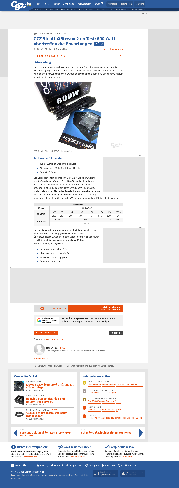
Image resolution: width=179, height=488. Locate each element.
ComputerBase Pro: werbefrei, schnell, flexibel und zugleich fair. (75, 366)
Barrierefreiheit (81, 475)
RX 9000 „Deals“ (87, 9)
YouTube (132, 465)
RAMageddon (52, 9)
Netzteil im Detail (108, 308)
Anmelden (112, 4)
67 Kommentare (47, 332)
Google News (76, 465)
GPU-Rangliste (123, 9)
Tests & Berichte (46, 34)
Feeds (17, 465)
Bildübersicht (42, 358)
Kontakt (25, 475)
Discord (30, 465)
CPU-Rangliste (139, 9)
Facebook (58, 465)
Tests (47, 4)
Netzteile (61, 34)
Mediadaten (35, 475)
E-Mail (62, 348)
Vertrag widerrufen (49, 475)
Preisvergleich (84, 4)
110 (36, 405)
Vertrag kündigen (66, 475)
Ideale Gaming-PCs (106, 9)
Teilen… (117, 332)
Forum (97, 4)
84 (35, 390)
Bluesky (44, 465)
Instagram (93, 465)
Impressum (15, 475)
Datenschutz (16, 478)
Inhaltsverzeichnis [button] (50, 55)
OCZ (61, 339)
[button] (139, 4)
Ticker (38, 4)
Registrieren (126, 4)
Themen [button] (56, 4)
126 (36, 419)
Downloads (68, 4)
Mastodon (110, 465)
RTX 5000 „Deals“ (69, 9)
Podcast (40, 9)
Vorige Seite (40, 308)
